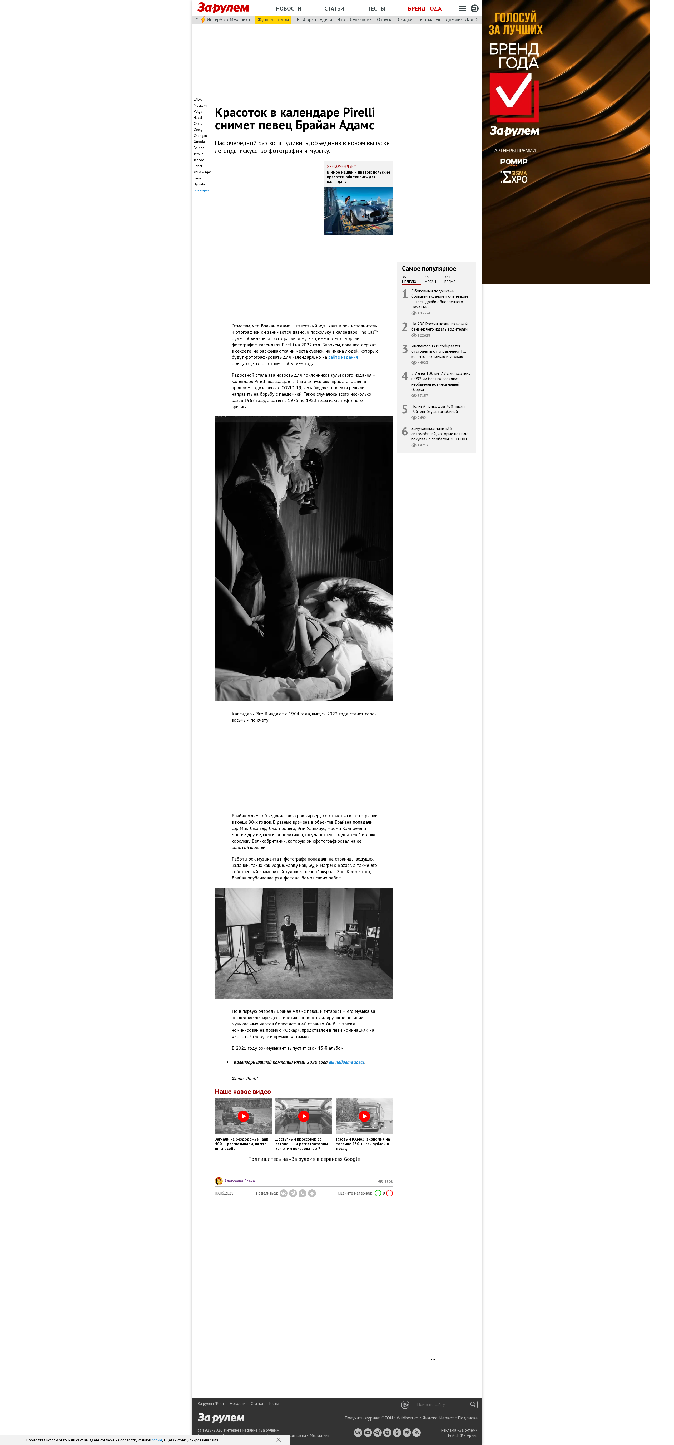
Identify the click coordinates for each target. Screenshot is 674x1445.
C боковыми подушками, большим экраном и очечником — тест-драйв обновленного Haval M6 (439, 298)
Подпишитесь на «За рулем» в (304, 1159)
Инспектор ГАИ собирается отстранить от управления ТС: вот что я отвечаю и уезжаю (438, 351)
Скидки (405, 19)
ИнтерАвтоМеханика (228, 19)
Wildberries (408, 1418)
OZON (387, 1418)
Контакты (297, 1435)
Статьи (334, 8)
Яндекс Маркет (438, 1418)
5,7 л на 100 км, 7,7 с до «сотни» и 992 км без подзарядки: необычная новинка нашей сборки (440, 381)
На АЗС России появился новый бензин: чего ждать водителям (439, 326)
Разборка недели (314, 19)
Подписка (468, 1418)
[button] (279, 1440)
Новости (288, 8)
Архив (472, 1435)
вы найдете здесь (346, 1062)
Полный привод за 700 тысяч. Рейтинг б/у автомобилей (438, 409)
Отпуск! (385, 19)
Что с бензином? (354, 19)
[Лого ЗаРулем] (223, 7)
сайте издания (343, 357)
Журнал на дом (273, 19)
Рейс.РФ (455, 1435)
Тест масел (429, 19)
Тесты (376, 8)
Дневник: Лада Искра (467, 19)
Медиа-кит (320, 1435)
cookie (157, 1440)
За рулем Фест (211, 1403)
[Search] (473, 1404)
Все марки (201, 190)
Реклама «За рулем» (459, 1430)
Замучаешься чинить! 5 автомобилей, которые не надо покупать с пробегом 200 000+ (440, 433)
